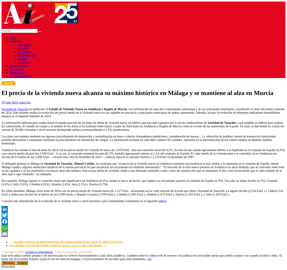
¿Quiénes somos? (20, 76)
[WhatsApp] (143, 228)
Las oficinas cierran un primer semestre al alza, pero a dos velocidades (57, 245)
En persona (24, 51)
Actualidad (24, 44)
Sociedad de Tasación (15, 109)
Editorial (22, 48)
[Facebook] (143, 221)
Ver (149, 259)
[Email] (143, 234)
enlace (162, 201)
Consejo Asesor (19, 65)
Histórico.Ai (17, 72)
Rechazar (8, 262)
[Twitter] (143, 215)
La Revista (23, 62)
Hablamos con (26, 55)
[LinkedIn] (143, 209)
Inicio (12, 37)
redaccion (25, 102)
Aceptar (22, 262)
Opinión (22, 58)
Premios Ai (16, 69)
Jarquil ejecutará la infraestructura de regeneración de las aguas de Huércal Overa (66, 242)
